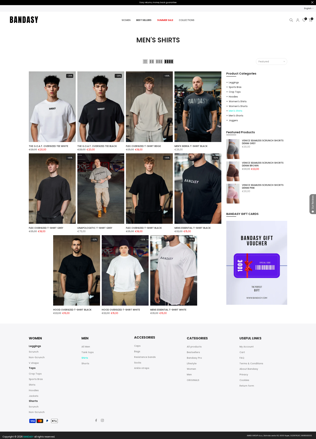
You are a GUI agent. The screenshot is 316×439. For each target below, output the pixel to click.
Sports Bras (235, 87)
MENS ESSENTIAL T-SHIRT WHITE (168, 309)
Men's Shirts (235, 110)
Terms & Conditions (251, 363)
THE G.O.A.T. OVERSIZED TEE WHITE (48, 146)
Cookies (244, 380)
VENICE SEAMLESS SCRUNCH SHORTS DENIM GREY (262, 142)
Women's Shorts (238, 106)
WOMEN (126, 20)
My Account (246, 346)
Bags (137, 351)
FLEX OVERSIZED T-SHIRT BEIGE (143, 146)
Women (191, 369)
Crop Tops (235, 92)
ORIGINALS (193, 380)
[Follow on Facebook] (96, 420)
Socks (137, 362)
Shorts (85, 363)
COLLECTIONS (186, 20)
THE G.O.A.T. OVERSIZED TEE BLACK (97, 146)
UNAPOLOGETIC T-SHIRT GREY (94, 228)
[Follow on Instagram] (102, 420)
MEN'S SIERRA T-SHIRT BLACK (191, 146)
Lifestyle (192, 363)
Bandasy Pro (194, 358)
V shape (34, 363)
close (3, 2)
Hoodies (233, 96)
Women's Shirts (238, 101)
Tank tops (87, 352)
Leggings (234, 82)
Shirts (32, 384)
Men (189, 374)
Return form (246, 385)
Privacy (243, 374)
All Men (85, 346)
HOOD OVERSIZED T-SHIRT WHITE (121, 309)
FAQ (241, 358)
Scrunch (34, 351)
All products (194, 346)
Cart (242, 352)
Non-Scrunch (37, 357)
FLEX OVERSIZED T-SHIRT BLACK (144, 228)
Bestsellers (193, 352)
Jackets (33, 396)
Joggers (233, 120)
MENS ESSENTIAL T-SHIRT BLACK (192, 228)
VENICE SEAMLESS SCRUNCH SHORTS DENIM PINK (262, 186)
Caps (137, 345)
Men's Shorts (236, 115)
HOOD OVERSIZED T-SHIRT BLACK (72, 309)
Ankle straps (141, 368)
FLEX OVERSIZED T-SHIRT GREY (46, 228)
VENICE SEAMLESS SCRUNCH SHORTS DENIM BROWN (262, 164)
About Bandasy (248, 369)
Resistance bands (145, 357)
